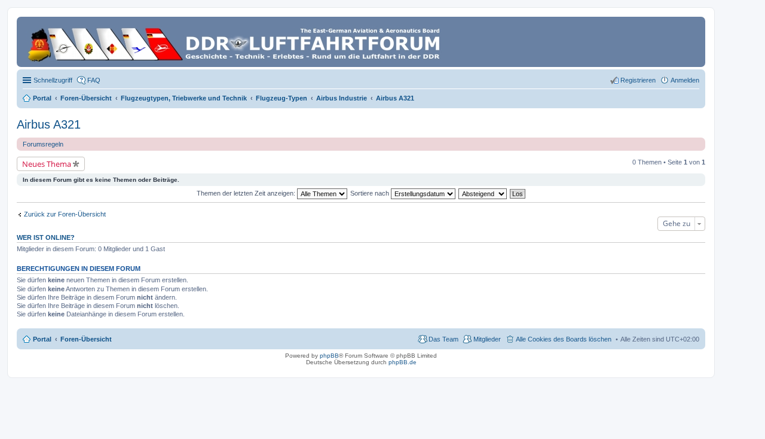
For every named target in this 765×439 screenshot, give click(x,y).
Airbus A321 (49, 124)
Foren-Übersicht (86, 339)
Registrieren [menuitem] (638, 80)
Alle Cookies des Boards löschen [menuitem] (563, 339)
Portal (42, 98)
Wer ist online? (46, 237)
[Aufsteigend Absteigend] (483, 193)
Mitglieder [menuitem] (487, 339)
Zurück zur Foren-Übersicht (65, 214)
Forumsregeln (43, 144)
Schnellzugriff (52, 80)
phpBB (329, 355)
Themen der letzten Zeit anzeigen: (247, 193)
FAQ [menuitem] (93, 80)
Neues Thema (46, 163)
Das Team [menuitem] (443, 339)
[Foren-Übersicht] (236, 42)
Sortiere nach (370, 193)
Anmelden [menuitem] (685, 80)
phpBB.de (402, 362)
